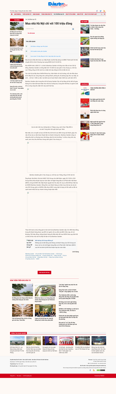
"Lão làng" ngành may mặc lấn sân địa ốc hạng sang (68, 285)
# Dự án (64, 255)
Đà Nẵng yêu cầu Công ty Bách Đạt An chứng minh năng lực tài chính (16, 33)
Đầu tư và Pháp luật (91, 14)
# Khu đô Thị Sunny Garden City (33, 255)
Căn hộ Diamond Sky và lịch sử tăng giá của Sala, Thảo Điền (16, 49)
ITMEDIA (102, 375)
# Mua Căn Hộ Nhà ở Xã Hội (56, 257)
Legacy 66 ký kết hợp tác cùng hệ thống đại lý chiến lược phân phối (16, 66)
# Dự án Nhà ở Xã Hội (30, 257)
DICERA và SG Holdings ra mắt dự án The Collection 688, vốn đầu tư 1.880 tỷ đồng (69, 310)
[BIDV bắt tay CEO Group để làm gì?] (30, 243)
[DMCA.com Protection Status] (101, 370)
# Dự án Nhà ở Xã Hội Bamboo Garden (44, 254)
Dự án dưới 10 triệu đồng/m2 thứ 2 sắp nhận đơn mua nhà (45, 56)
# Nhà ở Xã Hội (57, 255)
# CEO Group (59, 254)
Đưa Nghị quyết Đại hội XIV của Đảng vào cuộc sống (97, 100)
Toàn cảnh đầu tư (46, 14)
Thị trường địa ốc (59, 14)
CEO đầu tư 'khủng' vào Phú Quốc (39, 46)
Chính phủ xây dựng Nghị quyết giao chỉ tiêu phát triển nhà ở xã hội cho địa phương (68, 317)
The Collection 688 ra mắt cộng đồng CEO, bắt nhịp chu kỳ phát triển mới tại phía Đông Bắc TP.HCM (69, 296)
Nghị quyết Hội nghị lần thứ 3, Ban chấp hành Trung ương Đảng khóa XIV (97, 123)
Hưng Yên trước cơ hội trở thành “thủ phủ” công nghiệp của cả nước (17, 88)
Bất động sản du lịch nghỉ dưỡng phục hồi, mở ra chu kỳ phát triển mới (68, 303)
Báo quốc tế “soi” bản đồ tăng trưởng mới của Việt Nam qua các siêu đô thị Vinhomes (68, 324)
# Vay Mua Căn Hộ (30, 259)
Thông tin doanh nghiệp (18, 333)
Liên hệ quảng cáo (27, 375)
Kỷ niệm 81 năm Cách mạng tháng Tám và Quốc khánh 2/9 (97, 134)
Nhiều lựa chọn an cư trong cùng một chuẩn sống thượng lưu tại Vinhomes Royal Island (45, 299)
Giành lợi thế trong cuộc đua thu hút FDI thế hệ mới (98, 48)
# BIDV (37, 259)
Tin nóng (17, 20)
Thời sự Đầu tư (27, 14)
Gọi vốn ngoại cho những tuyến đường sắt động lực (97, 37)
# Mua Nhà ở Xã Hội (42, 257)
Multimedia (17, 14)
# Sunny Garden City (47, 255)
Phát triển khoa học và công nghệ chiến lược (97, 111)
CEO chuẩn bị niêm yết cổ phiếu (39, 51)
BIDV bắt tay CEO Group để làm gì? (44, 240)
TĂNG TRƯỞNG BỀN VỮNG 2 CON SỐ (98, 89)
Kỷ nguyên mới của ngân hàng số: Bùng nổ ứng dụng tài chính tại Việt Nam (50, 349)
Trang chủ (12, 375)
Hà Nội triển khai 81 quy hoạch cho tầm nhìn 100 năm (98, 60)
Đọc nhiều (84, 21)
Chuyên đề (84, 84)
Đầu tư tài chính (70, 14)
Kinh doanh (36, 14)
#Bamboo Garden (29, 254)
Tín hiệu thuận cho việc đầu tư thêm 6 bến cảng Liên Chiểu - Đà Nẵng (97, 27)
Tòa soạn (19, 375)
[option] (17, 345)
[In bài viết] (73, 28)
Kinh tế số (80, 14)
